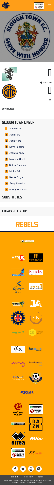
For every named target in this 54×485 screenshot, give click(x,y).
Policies (40, 477)
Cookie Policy (28, 477)
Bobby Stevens (17, 165)
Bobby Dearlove (18, 189)
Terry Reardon (17, 183)
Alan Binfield (15, 129)
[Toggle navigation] (49, 5)
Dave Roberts (16, 147)
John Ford (14, 135)
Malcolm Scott (17, 159)
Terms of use (15, 477)
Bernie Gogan (16, 177)
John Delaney (16, 153)
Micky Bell (14, 171)
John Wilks (15, 141)
